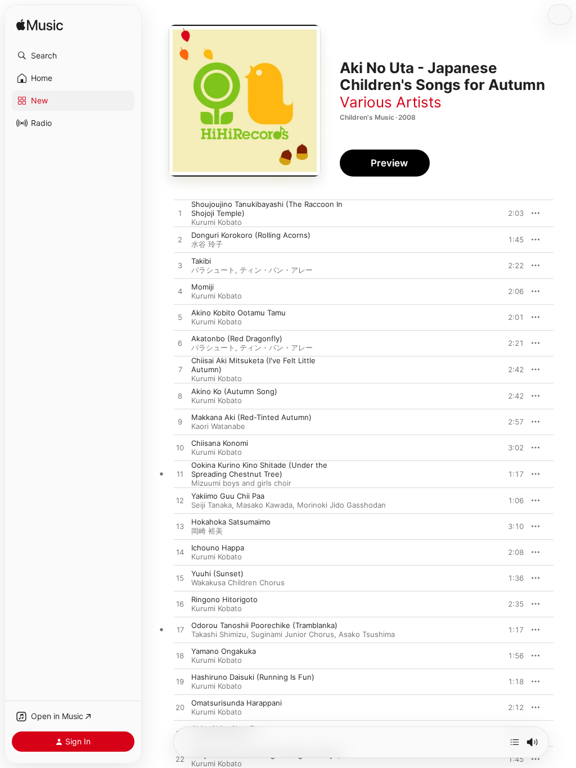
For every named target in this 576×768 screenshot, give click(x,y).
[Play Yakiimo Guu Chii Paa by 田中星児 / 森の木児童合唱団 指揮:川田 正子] (180, 501)
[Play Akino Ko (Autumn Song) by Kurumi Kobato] (180, 396)
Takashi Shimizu (218, 634)
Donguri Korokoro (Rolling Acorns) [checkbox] (250, 235)
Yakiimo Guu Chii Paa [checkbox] (227, 495)
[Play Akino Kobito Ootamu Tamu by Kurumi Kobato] (180, 318)
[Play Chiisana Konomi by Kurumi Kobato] (180, 448)
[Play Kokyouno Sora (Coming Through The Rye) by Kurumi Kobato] (180, 760)
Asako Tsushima (367, 634)
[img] (39, 25)
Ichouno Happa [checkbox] (217, 547)
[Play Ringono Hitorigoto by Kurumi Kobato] (180, 604)
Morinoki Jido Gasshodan (341, 504)
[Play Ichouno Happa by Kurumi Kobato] (180, 553)
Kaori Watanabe (218, 426)
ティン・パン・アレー (276, 269)
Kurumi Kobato (216, 222)
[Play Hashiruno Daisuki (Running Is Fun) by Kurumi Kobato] (180, 682)
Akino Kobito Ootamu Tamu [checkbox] (238, 312)
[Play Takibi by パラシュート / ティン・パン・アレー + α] (180, 266)
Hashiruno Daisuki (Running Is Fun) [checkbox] (252, 676)
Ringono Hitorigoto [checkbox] (224, 599)
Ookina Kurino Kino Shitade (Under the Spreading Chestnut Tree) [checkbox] (259, 469)
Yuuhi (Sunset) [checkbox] (217, 573)
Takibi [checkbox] (201, 260)
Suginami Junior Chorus (292, 634)
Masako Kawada (264, 504)
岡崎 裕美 (207, 530)
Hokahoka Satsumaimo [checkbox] (231, 521)
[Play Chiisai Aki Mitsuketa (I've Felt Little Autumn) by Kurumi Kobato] (180, 370)
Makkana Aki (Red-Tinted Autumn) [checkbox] (251, 417)
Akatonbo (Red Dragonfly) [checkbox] (236, 338)
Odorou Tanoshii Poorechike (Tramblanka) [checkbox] (264, 625)
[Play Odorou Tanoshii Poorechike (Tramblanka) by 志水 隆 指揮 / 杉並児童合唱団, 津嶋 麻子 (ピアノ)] (180, 630)
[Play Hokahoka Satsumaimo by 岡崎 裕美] (180, 527)
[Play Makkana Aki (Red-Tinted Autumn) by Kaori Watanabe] (180, 422)
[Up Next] (514, 742)
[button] (73, 55)
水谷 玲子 (207, 244)
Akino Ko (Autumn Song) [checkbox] (234, 391)
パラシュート (213, 269)
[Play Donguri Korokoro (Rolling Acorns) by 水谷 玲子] (180, 240)
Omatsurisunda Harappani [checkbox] (236, 702)
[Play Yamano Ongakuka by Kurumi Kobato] (180, 656)
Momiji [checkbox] (202, 286)
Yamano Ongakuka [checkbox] (223, 651)
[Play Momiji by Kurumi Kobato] (180, 292)
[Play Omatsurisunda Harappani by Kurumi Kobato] (180, 708)
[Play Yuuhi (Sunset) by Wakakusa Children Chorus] (180, 578)
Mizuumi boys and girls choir (241, 482)
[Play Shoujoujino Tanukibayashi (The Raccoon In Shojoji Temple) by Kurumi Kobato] (180, 214)
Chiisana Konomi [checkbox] (219, 443)
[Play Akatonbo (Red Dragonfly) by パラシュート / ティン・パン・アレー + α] (180, 343)
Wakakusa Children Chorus (238, 582)
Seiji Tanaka (211, 504)
